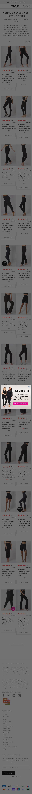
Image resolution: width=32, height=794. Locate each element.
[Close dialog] (29, 386)
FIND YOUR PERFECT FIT (20, 403)
